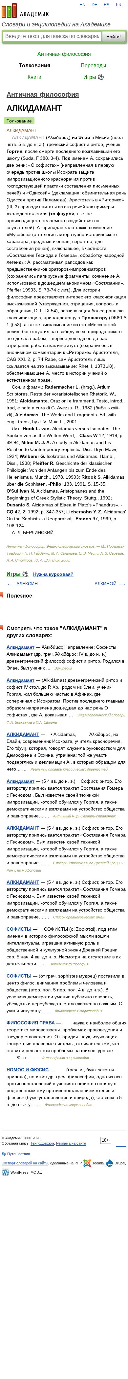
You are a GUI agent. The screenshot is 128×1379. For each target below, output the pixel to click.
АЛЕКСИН (27, 583)
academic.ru (25, 10)
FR (118, 5)
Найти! (113, 36)
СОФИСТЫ (19, 929)
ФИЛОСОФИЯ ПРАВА (31, 1022)
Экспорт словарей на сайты (25, 1163)
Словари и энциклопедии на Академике (56, 24)
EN (82, 5)
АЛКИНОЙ (106, 583)
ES (107, 5)
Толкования (34, 65)
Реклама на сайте (71, 1143)
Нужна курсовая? (53, 574)
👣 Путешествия (16, 1154)
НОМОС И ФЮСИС (28, 1069)
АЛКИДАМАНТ (23, 734)
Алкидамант (20, 647)
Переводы (93, 65)
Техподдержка (42, 1143)
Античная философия (64, 54)
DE (94, 5)
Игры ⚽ (93, 77)
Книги (34, 77)
